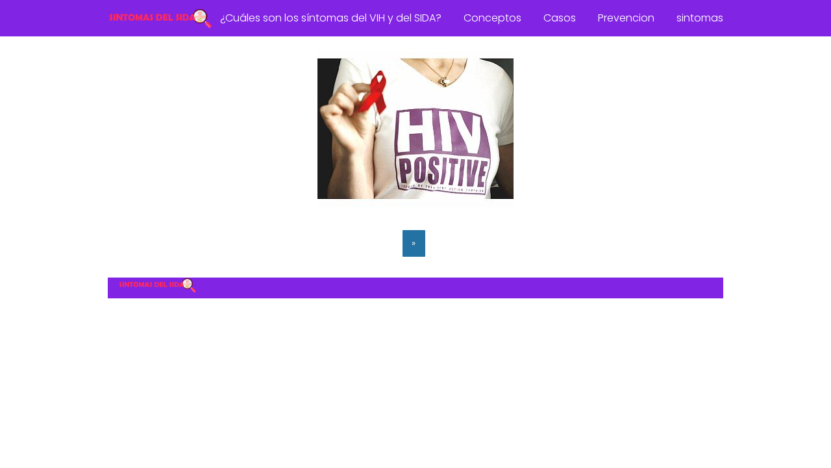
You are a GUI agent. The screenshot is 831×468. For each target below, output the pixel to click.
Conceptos (492, 17)
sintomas (699, 17)
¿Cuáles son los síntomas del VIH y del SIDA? (330, 17)
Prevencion (626, 17)
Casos (559, 17)
